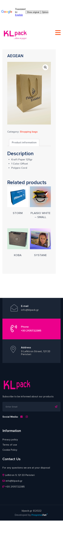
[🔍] (45, 67)
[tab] (24, 142)
